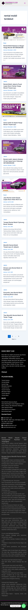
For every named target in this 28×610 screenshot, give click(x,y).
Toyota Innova (5, 388)
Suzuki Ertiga (5, 384)
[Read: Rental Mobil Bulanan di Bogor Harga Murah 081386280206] (14, 33)
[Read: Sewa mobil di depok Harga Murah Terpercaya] (14, 110)
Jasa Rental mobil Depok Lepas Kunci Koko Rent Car (12, 198)
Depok (5, 120)
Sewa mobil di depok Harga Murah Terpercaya (12, 123)
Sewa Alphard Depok (7, 407)
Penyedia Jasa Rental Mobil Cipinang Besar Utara (12, 293)
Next (14, 339)
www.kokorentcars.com (9, 427)
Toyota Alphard (6, 393)
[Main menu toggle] (24, 3)
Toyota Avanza (5, 380)
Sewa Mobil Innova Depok (8, 409)
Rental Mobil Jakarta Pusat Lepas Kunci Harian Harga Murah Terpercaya (12, 86)
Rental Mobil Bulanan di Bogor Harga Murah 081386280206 (13, 46)
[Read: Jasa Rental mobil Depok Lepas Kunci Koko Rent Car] (14, 185)
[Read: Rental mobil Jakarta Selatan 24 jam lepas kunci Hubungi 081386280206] (14, 147)
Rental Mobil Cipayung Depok (9, 402)
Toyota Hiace (5, 395)
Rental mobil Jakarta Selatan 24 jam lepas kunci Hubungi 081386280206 (13, 161)
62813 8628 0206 (7, 423)
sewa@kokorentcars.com (10, 425)
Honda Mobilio (5, 382)
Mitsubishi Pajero (6, 391)
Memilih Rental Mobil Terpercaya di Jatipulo (11, 246)
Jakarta (5, 81)
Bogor (4, 43)
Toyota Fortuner (6, 389)
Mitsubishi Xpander (7, 386)
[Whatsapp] (24, 606)
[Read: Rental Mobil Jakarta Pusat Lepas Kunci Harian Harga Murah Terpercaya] (14, 72)
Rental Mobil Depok (7, 411)
